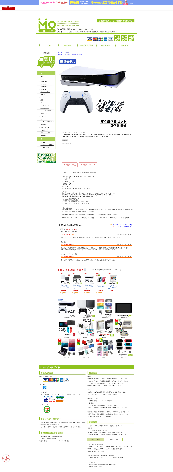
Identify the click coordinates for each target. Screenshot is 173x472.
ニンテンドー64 (45, 108)
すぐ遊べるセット (77, 54)
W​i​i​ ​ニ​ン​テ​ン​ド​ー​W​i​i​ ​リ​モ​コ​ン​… (101, 287)
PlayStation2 (44, 89)
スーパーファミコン (46, 111)
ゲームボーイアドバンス (47, 122)
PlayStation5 (44, 81)
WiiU (42, 100)
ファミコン (44, 113)
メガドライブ (44, 130)
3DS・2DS (43, 116)
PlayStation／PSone (45, 92)
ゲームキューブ (45, 105)
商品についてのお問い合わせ (72, 172)
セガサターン (44, 135)
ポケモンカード (45, 142)
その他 (40, 139)
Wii (41, 102)
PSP (42, 97)
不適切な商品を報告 (90, 172)
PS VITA (43, 94)
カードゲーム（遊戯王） (47, 145)
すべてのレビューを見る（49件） (123, 225)
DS (41, 119)
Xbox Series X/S (45, 127)
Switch (42, 79)
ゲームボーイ (44, 124)
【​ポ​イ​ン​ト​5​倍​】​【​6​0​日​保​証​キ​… (64, 287)
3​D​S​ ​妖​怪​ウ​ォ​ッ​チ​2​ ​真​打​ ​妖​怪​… (112, 287)
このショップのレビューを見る (123, 226)
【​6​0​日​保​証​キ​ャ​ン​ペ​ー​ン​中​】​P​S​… (76, 287)
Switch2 (42, 76)
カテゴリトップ (62, 53)
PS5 (69, 53)
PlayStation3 (44, 86)
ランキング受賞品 (45, 147)
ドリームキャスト (45, 133)
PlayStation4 (44, 84)
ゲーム (40, 73)
